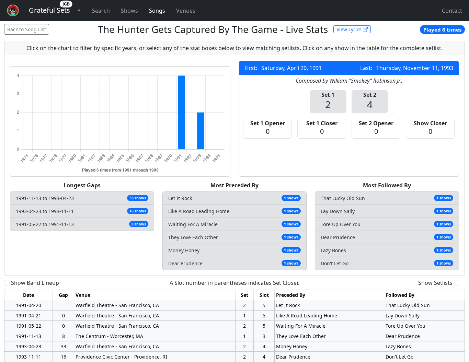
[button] (49, 10)
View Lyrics (349, 29)
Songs (157, 10)
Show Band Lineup (35, 283)
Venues (185, 10)
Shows (129, 10)
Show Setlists (435, 283)
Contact (452, 10)
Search (101, 10)
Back (26, 29)
